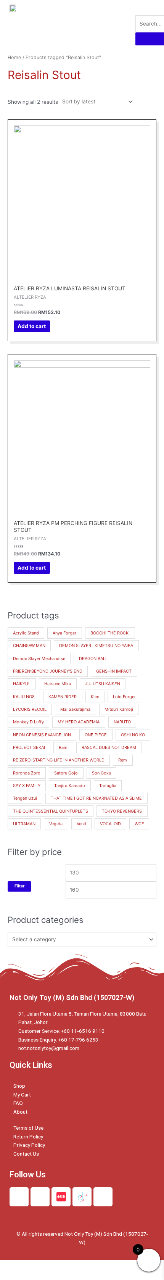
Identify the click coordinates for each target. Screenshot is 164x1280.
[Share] (47, 1266)
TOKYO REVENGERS (122, 811)
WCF (139, 823)
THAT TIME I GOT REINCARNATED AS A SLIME (96, 798)
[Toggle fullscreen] (79, 1266)
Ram (63, 747)
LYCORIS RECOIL (30, 709)
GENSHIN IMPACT (114, 671)
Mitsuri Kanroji (119, 709)
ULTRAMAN (24, 823)
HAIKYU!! (22, 683)
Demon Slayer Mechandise (39, 658)
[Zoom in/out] (111, 1266)
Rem (122, 760)
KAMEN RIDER (62, 696)
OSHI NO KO (133, 734)
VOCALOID (110, 823)
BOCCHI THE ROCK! (110, 633)
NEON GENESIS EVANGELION (42, 734)
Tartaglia (107, 785)
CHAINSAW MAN (29, 645)
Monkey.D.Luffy (28, 722)
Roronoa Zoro (26, 773)
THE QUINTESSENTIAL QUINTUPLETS (50, 811)
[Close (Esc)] (15, 1266)
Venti (81, 823)
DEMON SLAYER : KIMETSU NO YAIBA (96, 645)
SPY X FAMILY (26, 785)
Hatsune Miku (57, 683)
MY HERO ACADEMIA (79, 722)
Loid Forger (124, 696)
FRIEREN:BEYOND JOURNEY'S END (47, 671)
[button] (115, 22)
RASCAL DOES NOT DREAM (109, 747)
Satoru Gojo (66, 773)
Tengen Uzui (25, 798)
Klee (95, 696)
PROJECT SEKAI (29, 747)
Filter (19, 886)
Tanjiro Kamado (69, 785)
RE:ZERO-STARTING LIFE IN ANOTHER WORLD (59, 760)
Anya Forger (64, 633)
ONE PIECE (96, 734)
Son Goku (101, 773)
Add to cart (32, 326)
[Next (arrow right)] (47, 1276)
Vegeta (56, 823)
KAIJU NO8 (24, 696)
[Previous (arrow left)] (15, 1276)
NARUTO (122, 722)
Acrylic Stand (26, 633)
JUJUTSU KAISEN (102, 683)
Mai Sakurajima (75, 709)
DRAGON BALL (93, 658)
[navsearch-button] (140, 7)
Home (14, 57)
